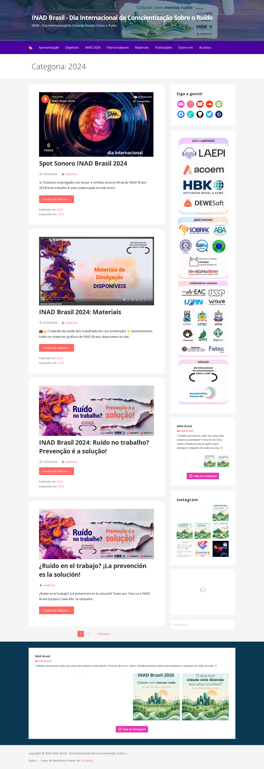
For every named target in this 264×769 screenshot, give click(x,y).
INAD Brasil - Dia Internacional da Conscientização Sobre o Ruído (122, 17)
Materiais (142, 47)
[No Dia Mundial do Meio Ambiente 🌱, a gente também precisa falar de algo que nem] (196, 461)
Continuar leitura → (56, 199)
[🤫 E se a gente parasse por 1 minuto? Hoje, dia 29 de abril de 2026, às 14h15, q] (209, 461)
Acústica (205, 47)
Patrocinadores (118, 47)
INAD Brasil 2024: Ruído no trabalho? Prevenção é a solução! (94, 446)
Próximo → (105, 634)
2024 (59, 209)
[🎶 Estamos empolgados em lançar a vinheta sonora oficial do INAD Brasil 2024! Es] (221, 549)
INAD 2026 (92, 47)
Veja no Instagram (205, 476)
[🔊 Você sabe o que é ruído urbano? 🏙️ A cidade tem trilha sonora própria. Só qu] (203, 531)
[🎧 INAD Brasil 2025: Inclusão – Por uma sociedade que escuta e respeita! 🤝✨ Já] (203, 549)
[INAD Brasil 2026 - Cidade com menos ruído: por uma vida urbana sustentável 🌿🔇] (221, 531)
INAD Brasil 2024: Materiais (80, 312)
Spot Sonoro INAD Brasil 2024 (83, 163)
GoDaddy (87, 760)
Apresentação (49, 47)
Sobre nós (185, 47)
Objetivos (72, 47)
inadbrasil (71, 174)
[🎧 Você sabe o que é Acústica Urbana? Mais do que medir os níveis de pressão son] (223, 461)
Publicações (163, 47)
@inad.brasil (185, 431)
